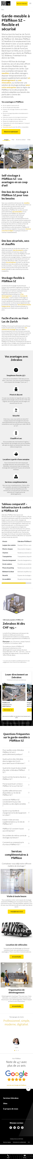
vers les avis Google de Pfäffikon (16, 1085)
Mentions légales (7, 1142)
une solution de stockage (14, 328)
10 (23, 169)
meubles (5, 73)
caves (3, 269)
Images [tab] (6, 139)
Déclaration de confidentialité (19, 1142)
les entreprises (11, 262)
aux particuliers (17, 211)
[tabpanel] (16, 157)
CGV (29, 1142)
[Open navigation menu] (30, 3)
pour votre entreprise (16, 86)
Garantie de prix (8, 127)
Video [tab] (29, 139)
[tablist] (16, 140)
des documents (18, 250)
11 (25, 169)
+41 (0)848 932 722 (24, 723)
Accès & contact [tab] (21, 139)
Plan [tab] (13, 139)
